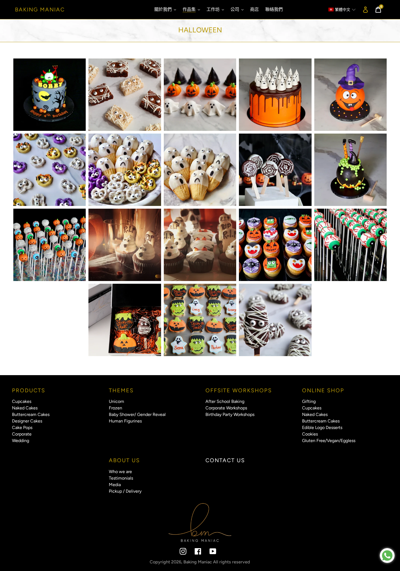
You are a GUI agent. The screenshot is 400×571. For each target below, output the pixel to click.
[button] (339, 10)
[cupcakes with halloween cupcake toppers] (200, 94)
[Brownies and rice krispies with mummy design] (124, 94)
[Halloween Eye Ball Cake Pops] (350, 245)
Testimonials (121, 478)
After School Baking (224, 401)
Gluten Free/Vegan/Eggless (328, 440)
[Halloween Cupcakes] (124, 245)
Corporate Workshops (226, 407)
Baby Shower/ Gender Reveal (137, 414)
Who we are (120, 471)
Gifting (309, 401)
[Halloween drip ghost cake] (275, 94)
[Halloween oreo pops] (275, 170)
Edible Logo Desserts (322, 427)
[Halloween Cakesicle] (275, 320)
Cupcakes (21, 401)
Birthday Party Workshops (229, 414)
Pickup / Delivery (125, 491)
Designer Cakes (27, 421)
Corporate (22, 434)
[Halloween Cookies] (200, 320)
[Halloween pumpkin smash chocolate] (350, 94)
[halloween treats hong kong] (49, 170)
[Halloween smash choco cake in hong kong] (350, 170)
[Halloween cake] (49, 94)
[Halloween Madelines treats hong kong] (200, 170)
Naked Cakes (25, 407)
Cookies (310, 434)
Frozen (115, 407)
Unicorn (116, 401)
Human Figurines (125, 421)
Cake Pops (22, 427)
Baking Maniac (40, 9)
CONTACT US (225, 460)
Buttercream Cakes (31, 414)
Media (115, 484)
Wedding (20, 440)
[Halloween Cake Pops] (49, 245)
